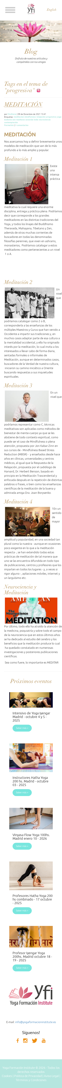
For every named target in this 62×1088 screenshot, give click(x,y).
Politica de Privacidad (28, 1076)
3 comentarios (21, 125)
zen (14, 119)
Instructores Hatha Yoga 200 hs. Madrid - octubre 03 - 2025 (30, 781)
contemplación (11, 122)
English (51, 10)
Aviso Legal (51, 1076)
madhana (20, 119)
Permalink (9, 125)
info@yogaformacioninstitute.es (35, 1022)
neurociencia (45, 119)
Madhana (12, 114)
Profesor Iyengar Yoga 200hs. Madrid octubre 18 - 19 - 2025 (32, 956)
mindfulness (30, 117)
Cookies (7, 1076)
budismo (8, 119)
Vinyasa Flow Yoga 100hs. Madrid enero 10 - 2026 (31, 837)
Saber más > (22, 728)
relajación (41, 117)
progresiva (51, 117)
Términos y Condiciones (31, 1080)
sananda (29, 119)
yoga (59, 117)
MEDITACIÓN (23, 104)
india (36, 119)
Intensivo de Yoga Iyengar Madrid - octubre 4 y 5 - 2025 (31, 717)
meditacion (19, 117)
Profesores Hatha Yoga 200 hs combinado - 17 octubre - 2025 (33, 899)
